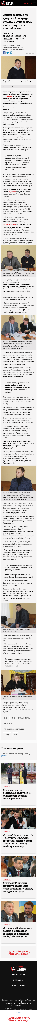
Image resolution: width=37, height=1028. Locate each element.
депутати (8, 723)
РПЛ (15, 735)
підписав (12, 192)
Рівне (13, 718)
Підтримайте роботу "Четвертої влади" (18, 1019)
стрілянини (7, 96)
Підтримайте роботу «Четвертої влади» (18, 952)
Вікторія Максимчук (17, 49)
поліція (7, 735)
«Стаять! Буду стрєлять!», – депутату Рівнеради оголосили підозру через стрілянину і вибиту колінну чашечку (18, 841)
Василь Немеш (24, 718)
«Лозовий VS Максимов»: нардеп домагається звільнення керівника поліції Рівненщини (18, 932)
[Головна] (7, 3)
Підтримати (27, 3)
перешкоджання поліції (14, 729)
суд (5, 718)
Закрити (18, 1013)
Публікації (7, 11)
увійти (4, 755)
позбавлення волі (9, 224)
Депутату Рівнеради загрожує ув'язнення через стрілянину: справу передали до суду (18, 887)
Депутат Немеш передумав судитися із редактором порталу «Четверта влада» (17, 794)
